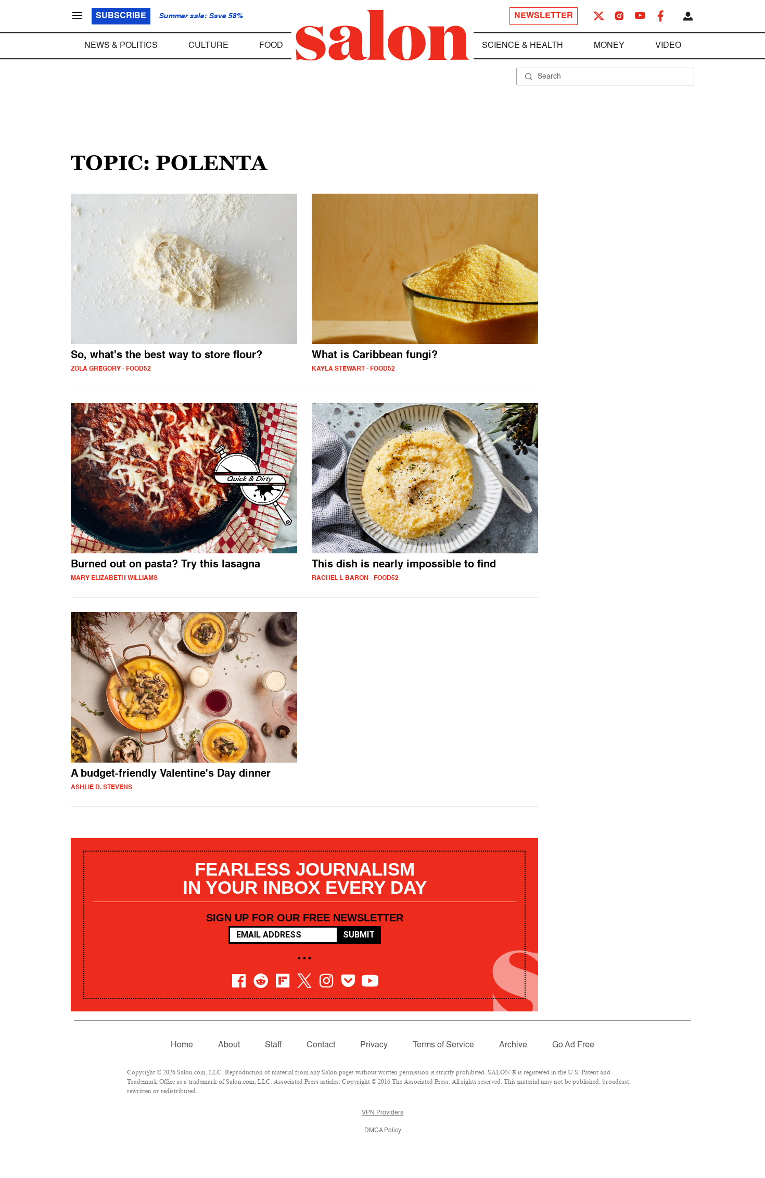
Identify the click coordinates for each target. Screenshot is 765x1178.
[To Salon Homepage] (382, 35)
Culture (208, 46)
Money (609, 46)
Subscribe (121, 16)
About (229, 1045)
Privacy (374, 1045)
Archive (513, 1045)
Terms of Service (443, 1045)
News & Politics (121, 46)
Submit (359, 935)
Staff (273, 1045)
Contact (321, 1045)
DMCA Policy (382, 1131)
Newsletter (543, 16)
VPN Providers (382, 1113)
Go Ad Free (573, 1045)
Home (182, 1045)
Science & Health (522, 46)
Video (668, 46)
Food (271, 46)
